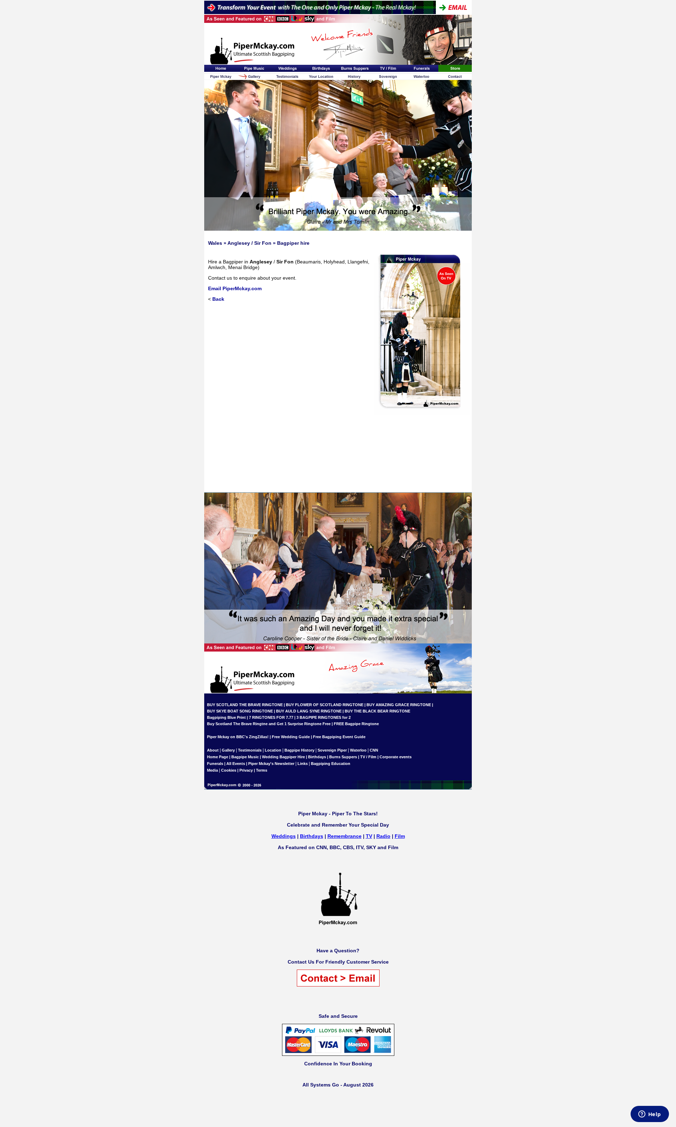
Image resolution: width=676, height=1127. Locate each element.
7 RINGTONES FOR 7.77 (271, 717)
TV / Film (368, 757)
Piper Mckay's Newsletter (271, 763)
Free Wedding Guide (291, 737)
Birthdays (317, 757)
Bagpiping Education (330, 763)
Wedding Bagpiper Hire (283, 757)
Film (400, 836)
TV (369, 836)
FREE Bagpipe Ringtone (356, 724)
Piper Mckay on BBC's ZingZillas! (238, 737)
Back (218, 299)
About (213, 750)
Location (273, 750)
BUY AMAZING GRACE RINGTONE (399, 705)
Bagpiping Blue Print (226, 717)
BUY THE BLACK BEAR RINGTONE (377, 711)
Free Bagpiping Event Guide (339, 737)
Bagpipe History (299, 750)
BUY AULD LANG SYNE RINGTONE (309, 711)
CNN (374, 750)
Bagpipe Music (245, 757)
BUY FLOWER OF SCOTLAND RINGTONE (324, 705)
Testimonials (250, 750)
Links (303, 763)
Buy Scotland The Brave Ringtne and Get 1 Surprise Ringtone (264, 724)
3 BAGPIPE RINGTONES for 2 (323, 717)
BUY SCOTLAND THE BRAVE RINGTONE (245, 705)
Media (212, 770)
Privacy (246, 770)
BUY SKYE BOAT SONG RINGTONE (240, 711)
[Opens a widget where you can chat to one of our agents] (649, 1114)
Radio (383, 836)
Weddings (283, 836)
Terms (261, 770)
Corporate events (396, 757)
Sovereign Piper (332, 750)
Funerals (215, 763)
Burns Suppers (343, 757)
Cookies (228, 770)
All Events (235, 763)
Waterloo (358, 750)
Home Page (217, 757)
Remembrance (344, 836)
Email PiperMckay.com (235, 288)
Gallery (228, 750)
